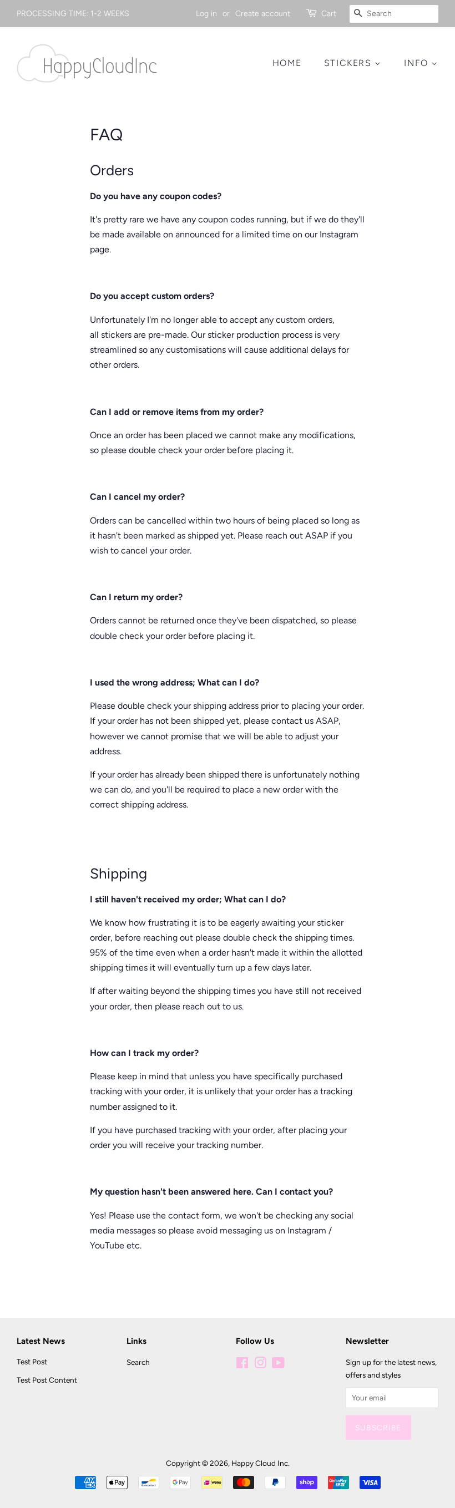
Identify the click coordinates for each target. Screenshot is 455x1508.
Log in (206, 13)
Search (138, 1362)
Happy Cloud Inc (259, 1463)
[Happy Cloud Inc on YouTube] (278, 1364)
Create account (262, 13)
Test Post (32, 1361)
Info (417, 63)
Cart (328, 13)
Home (286, 63)
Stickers (349, 63)
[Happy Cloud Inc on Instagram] (260, 1364)
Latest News (41, 1341)
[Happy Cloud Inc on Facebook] (242, 1364)
